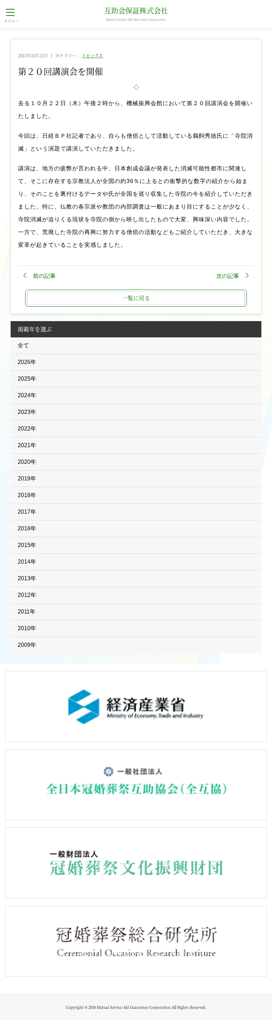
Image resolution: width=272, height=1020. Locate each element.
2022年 (27, 429)
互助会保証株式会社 (136, 14)
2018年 (27, 495)
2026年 (27, 362)
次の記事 (227, 276)
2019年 (27, 478)
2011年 (26, 612)
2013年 (27, 578)
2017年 (27, 512)
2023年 (27, 412)
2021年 (27, 445)
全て (23, 345)
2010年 (27, 628)
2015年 (27, 545)
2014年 (27, 562)
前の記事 (44, 276)
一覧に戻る (136, 298)
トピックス (92, 55)
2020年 (27, 462)
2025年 (27, 379)
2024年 (27, 395)
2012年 (27, 595)
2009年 (27, 645)
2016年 (27, 528)
